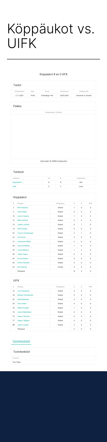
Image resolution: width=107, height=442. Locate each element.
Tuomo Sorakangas (25, 233)
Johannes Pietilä (24, 241)
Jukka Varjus (22, 254)
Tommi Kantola (23, 263)
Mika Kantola (22, 220)
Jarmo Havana (23, 216)
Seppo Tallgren (23, 320)
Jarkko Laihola (23, 225)
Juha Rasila (22, 212)
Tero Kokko (22, 304)
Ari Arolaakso (22, 258)
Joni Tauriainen (23, 291)
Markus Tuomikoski (25, 295)
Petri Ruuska (22, 229)
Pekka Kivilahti (23, 308)
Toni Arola (21, 237)
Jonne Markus (23, 250)
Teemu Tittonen (23, 316)
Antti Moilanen (23, 299)
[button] (59, 6)
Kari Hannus (22, 267)
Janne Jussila (22, 325)
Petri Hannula (22, 208)
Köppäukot (17, 182)
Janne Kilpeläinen (24, 312)
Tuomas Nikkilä (23, 246)
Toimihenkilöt (21, 341)
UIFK (14, 186)
